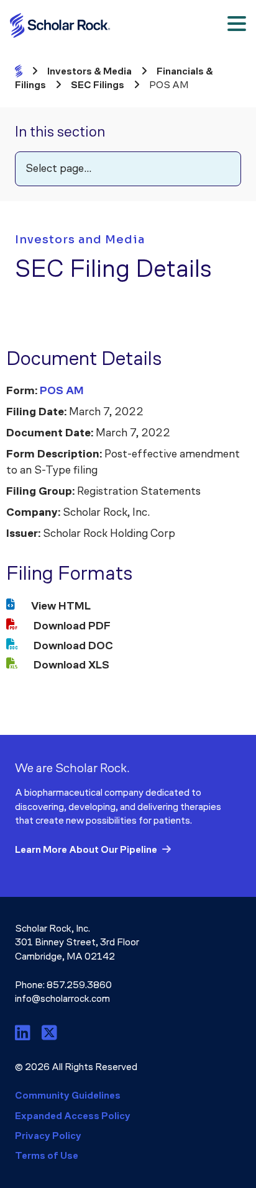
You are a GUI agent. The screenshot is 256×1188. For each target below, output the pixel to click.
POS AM (62, 390)
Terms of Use (46, 1155)
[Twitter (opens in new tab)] (49, 1033)
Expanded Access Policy (72, 1116)
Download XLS (71, 665)
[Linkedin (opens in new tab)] (24, 1033)
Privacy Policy (48, 1135)
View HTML (61, 606)
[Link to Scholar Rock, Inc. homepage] (63, 25)
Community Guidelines (68, 1095)
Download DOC (73, 645)
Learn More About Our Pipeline (86, 849)
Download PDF (72, 625)
